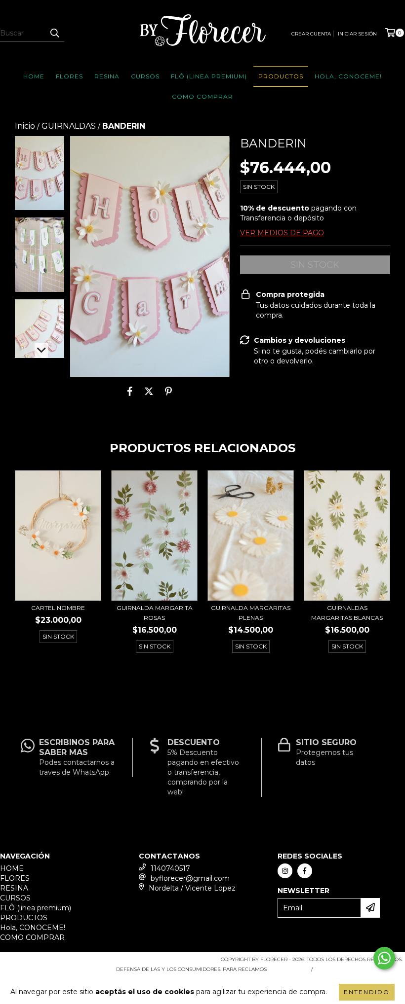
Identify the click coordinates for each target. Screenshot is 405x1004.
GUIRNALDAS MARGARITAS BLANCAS (347, 612)
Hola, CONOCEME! (348, 76)
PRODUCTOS (280, 76)
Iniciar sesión (357, 34)
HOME (33, 76)
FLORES (69, 76)
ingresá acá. (287, 969)
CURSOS (145, 76)
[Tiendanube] (45, 962)
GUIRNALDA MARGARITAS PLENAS (250, 612)
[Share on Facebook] (129, 391)
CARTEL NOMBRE (58, 607)
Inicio (25, 126)
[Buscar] (54, 33)
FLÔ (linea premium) (209, 76)
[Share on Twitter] (149, 391)
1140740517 (170, 868)
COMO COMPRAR (202, 96)
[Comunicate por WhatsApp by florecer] (384, 958)
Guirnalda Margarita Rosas (155, 612)
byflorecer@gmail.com (190, 878)
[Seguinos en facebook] (304, 870)
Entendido (367, 992)
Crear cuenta (311, 34)
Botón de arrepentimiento (360, 969)
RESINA (107, 76)
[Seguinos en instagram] (285, 870)
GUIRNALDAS (68, 126)
